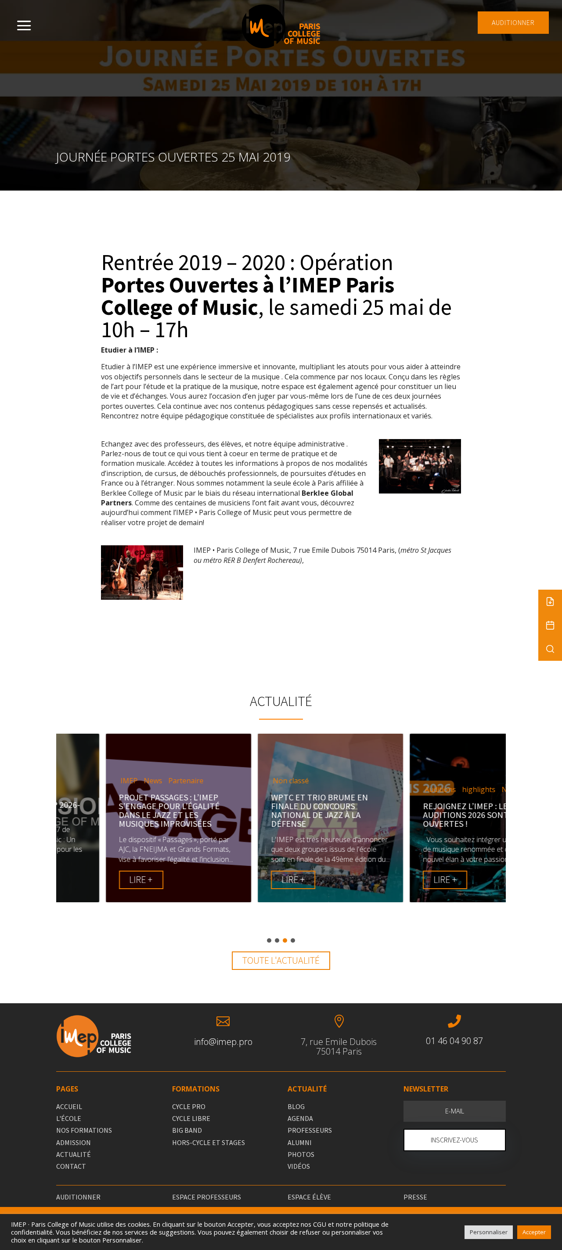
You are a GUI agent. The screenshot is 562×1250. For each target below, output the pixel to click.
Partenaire (140, 781)
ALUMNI (300, 1142)
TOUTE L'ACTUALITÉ (281, 960)
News (107, 781)
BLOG (296, 1106)
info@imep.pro (223, 1042)
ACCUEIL (69, 1106)
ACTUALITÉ (73, 1154)
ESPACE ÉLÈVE (309, 1196)
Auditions (394, 789)
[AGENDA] (550, 625)
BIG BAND (187, 1130)
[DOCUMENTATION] (550, 601)
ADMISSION (73, 1142)
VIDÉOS (299, 1166)
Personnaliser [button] (489, 1232)
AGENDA (300, 1118)
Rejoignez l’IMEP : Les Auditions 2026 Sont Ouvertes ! (421, 814)
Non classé (245, 781)
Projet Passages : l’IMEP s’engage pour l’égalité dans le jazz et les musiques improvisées (123, 810)
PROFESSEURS (310, 1130)
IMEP (83, 781)
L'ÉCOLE (68, 1118)
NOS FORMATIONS (84, 1130)
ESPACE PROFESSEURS (206, 1196)
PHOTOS (301, 1154)
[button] (269, 940)
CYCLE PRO (188, 1106)
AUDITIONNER (513, 22)
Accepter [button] (534, 1232)
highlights (433, 789)
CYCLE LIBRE (191, 1118)
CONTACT (71, 1166)
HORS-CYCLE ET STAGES (208, 1142)
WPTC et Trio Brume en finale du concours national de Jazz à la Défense (273, 810)
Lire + (95, 879)
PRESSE (415, 1196)
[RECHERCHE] (550, 649)
